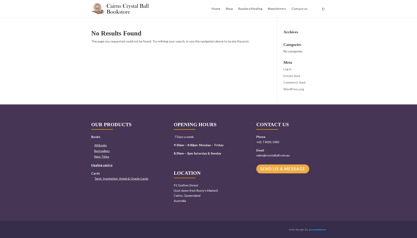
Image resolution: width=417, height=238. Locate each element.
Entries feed (291, 76)
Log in (287, 69)
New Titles (101, 156)
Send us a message (282, 168)
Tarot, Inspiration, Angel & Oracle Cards (121, 178)
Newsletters (277, 8)
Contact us (299, 8)
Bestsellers (102, 151)
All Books (100, 145)
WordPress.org (293, 89)
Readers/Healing (250, 8)
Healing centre (102, 165)
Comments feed (294, 82)
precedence (317, 229)
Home (216, 8)
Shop (229, 8)
